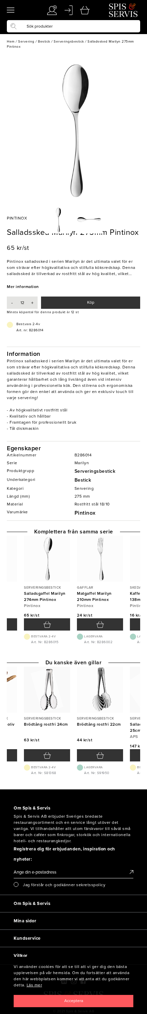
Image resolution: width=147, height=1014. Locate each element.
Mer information (23, 286)
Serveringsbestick (95, 471)
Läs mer (34, 985)
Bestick (83, 480)
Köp (90, 302)
